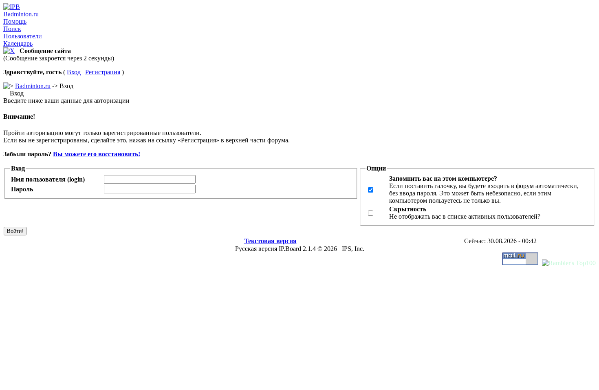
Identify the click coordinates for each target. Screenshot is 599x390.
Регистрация (102, 72)
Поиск (12, 28)
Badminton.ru (21, 14)
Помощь (14, 21)
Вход (74, 72)
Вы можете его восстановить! (96, 154)
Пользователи (22, 36)
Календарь (18, 43)
